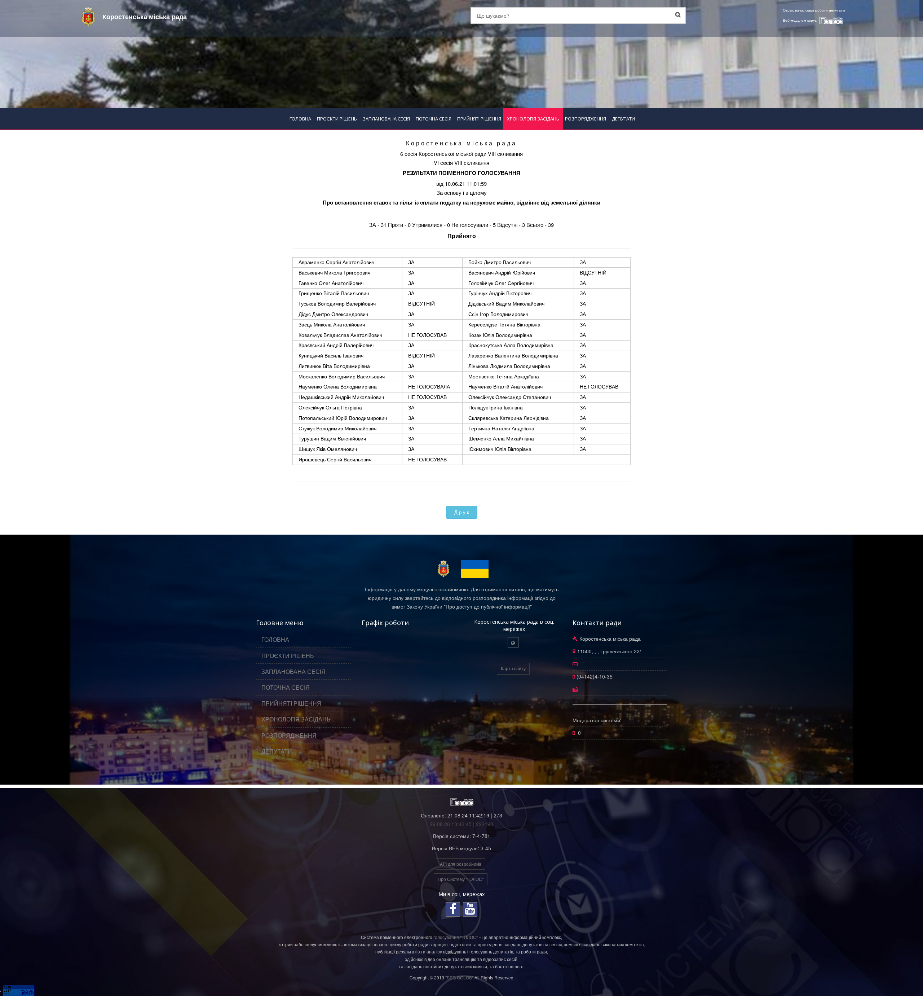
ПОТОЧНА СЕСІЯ (433, 118)
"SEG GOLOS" (459, 977)
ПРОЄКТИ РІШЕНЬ (337, 118)
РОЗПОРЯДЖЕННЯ (585, 118)
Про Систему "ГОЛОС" (460, 879)
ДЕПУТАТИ (623, 118)
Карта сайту (513, 668)
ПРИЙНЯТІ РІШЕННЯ (479, 118)
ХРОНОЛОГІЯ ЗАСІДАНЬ (533, 118)
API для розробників (460, 864)
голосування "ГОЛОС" (455, 937)
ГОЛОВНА (300, 118)
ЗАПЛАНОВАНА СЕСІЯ (386, 118)
